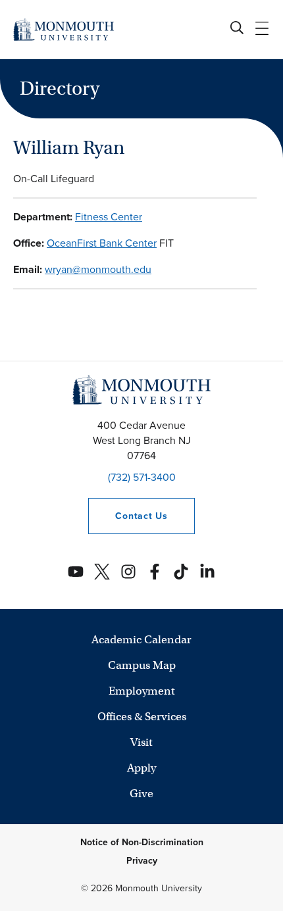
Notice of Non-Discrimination (141, 842)
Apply (141, 768)
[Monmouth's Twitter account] (102, 571)
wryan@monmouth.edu (98, 269)
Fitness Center (108, 216)
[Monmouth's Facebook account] (155, 571)
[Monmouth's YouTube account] (76, 571)
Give (141, 793)
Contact (127, 516)
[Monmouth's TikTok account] (181, 571)
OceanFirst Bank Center (102, 243)
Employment (142, 691)
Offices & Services (141, 717)
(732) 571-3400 (142, 477)
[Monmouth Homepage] (63, 29)
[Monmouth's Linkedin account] (207, 571)
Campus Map (142, 665)
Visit (141, 742)
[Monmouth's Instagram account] (128, 571)
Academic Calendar (141, 640)
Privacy (141, 861)
